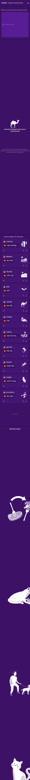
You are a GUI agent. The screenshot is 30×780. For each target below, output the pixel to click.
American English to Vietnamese (15, 10)
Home (4, 10)
